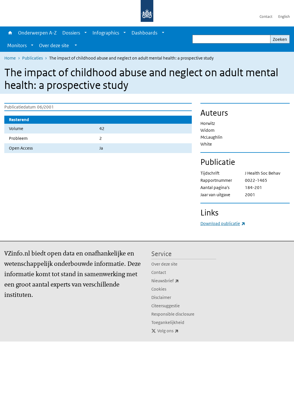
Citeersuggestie (165, 305)
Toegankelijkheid (167, 322)
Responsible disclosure (172, 314)
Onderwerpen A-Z (37, 33)
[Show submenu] (86, 32)
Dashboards (144, 33)
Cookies (158, 289)
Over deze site (164, 264)
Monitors (17, 45)
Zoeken (280, 39)
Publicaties (32, 58)
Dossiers (71, 33)
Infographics (105, 33)
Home (9, 32)
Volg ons (180, 330)
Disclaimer (161, 297)
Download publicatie (222, 223)
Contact (266, 16)
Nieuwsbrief (177, 280)
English (284, 16)
